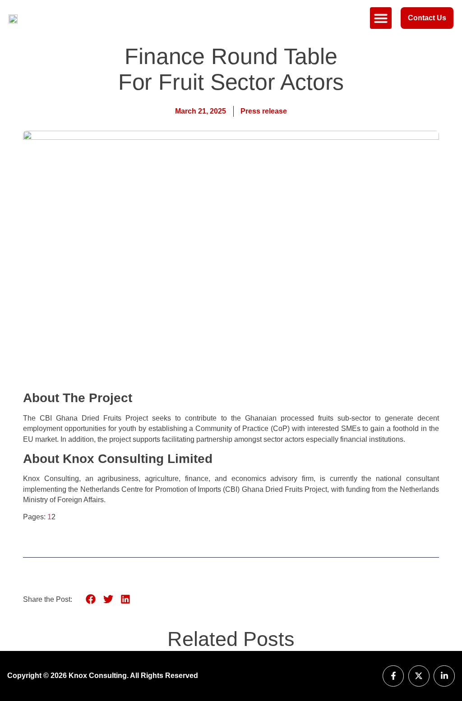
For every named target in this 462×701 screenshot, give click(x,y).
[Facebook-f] (393, 676)
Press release (263, 111)
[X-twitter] (419, 676)
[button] (381, 18)
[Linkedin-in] (444, 676)
